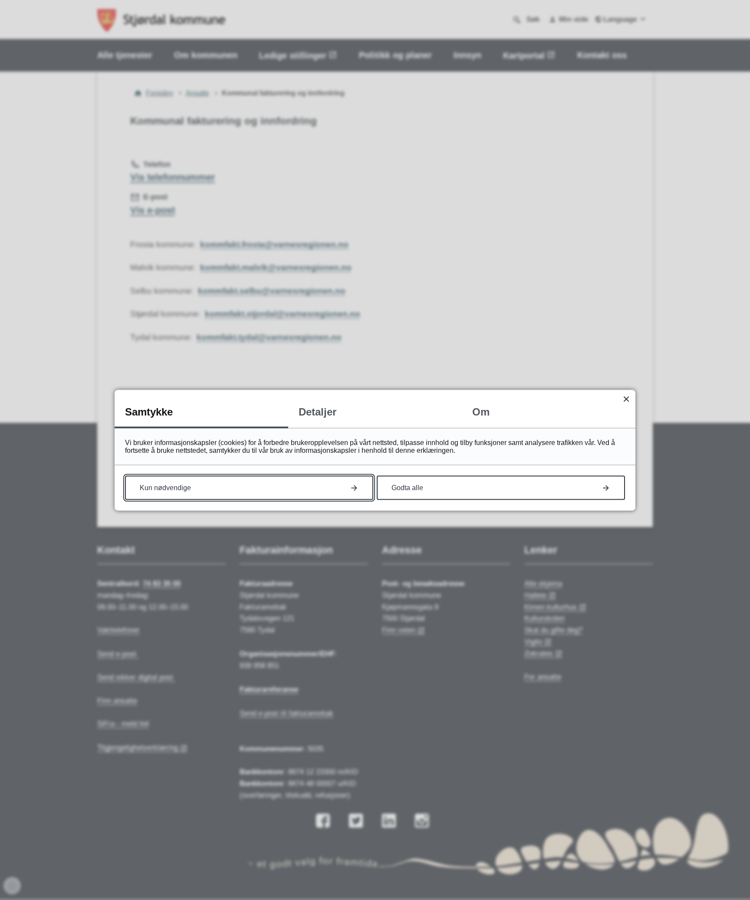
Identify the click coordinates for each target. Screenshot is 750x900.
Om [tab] (481, 411)
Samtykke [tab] (149, 411)
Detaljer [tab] (317, 411)
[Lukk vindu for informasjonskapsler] (626, 399)
